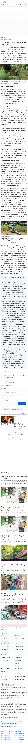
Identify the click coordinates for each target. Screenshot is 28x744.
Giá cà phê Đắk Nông (20, 733)
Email (7, 400)
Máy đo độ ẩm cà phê (7, 731)
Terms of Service (14, 723)
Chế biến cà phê (4, 663)
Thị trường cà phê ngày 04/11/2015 (14, 439)
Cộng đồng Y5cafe (5, 649)
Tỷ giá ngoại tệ (18, 663)
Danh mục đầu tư (18, 671)
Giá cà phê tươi (19, 731)
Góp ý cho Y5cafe (14, 625)
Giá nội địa (3, 4)
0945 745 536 (13, 717)
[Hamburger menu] (1, 1)
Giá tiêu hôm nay (20, 4)
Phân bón (3, 37)
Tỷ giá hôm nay (5, 737)
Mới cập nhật (4, 679)
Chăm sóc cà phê (5, 660)
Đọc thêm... (6, 698)
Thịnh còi (8, 687)
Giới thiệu (25, 1)
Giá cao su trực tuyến (19, 649)
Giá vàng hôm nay (19, 657)
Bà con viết (3, 654)
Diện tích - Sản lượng (6, 657)
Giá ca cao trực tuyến (19, 652)
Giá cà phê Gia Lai (6, 735)
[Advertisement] (14, 21)
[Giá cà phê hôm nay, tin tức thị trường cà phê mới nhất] (9, 2)
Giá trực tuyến (10, 4)
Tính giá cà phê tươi (19, 679)
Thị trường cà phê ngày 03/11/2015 (14, 434)
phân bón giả (7, 409)
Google (24, 721)
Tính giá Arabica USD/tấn (20, 676)
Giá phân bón (18, 660)
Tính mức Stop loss (19, 673)
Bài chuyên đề (4, 638)
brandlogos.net (13, 726)
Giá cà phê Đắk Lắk (20, 739)
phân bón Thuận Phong (17, 409)
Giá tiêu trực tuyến (19, 646)
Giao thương (4, 676)
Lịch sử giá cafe (18, 668)
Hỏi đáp (3, 652)
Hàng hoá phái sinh (5, 668)
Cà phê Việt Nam (5, 646)
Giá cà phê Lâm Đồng (6, 739)
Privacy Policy (4, 723)
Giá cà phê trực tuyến (19, 641)
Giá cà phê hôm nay (19, 638)
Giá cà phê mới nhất (20, 737)
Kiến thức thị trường (5, 643)
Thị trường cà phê (5, 641)
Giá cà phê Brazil (18, 654)
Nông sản (3, 665)
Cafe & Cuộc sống (5, 674)
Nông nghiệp (4, 671)
